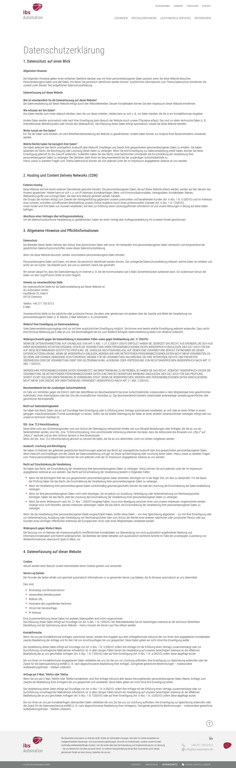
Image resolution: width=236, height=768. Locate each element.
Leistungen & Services (175, 18)
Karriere (178, 6)
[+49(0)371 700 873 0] (227, 745)
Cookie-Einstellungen (197, 764)
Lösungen (121, 18)
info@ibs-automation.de (199, 749)
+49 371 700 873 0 (202, 745)
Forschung (192, 6)
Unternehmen (162, 6)
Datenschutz (169, 764)
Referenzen (203, 18)
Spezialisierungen (144, 18)
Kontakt (206, 6)
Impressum (152, 764)
